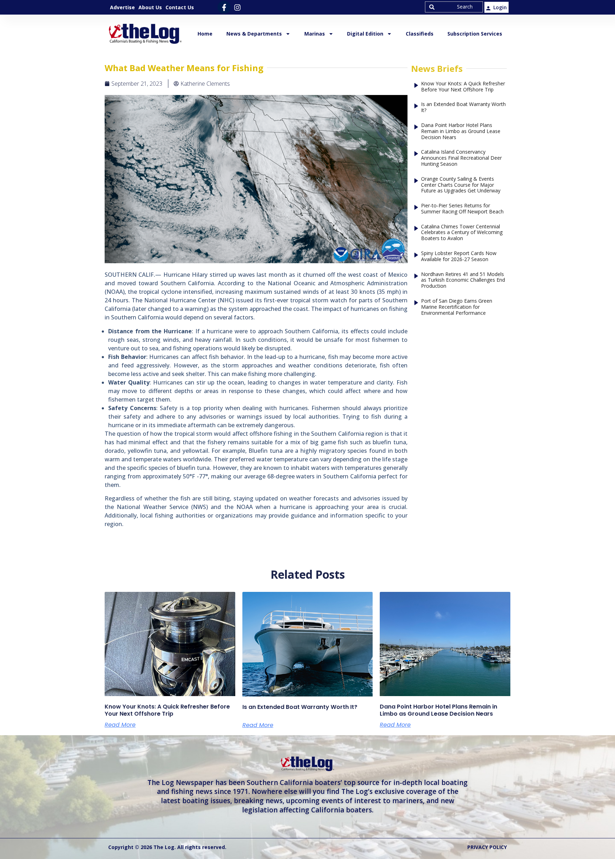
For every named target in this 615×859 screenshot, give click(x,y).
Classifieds (419, 33)
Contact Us (179, 7)
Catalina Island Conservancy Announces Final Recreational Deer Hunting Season (461, 158)
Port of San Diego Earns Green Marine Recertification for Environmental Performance (456, 307)
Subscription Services (474, 33)
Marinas (314, 33)
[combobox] (454, 6)
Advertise (122, 7)
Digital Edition (365, 33)
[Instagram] (237, 7)
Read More (120, 725)
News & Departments (254, 33)
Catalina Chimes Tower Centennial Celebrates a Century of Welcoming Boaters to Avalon (462, 233)
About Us (150, 7)
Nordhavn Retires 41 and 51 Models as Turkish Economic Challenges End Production (463, 280)
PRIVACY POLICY (487, 847)
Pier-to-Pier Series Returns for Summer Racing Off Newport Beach (462, 209)
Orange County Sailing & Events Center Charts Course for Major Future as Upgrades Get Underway (460, 185)
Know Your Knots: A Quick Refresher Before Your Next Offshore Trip (463, 87)
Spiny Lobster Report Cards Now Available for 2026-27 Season (458, 256)
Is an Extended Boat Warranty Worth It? (463, 107)
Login (500, 7)
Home (205, 33)
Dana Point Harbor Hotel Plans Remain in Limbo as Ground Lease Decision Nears (460, 131)
